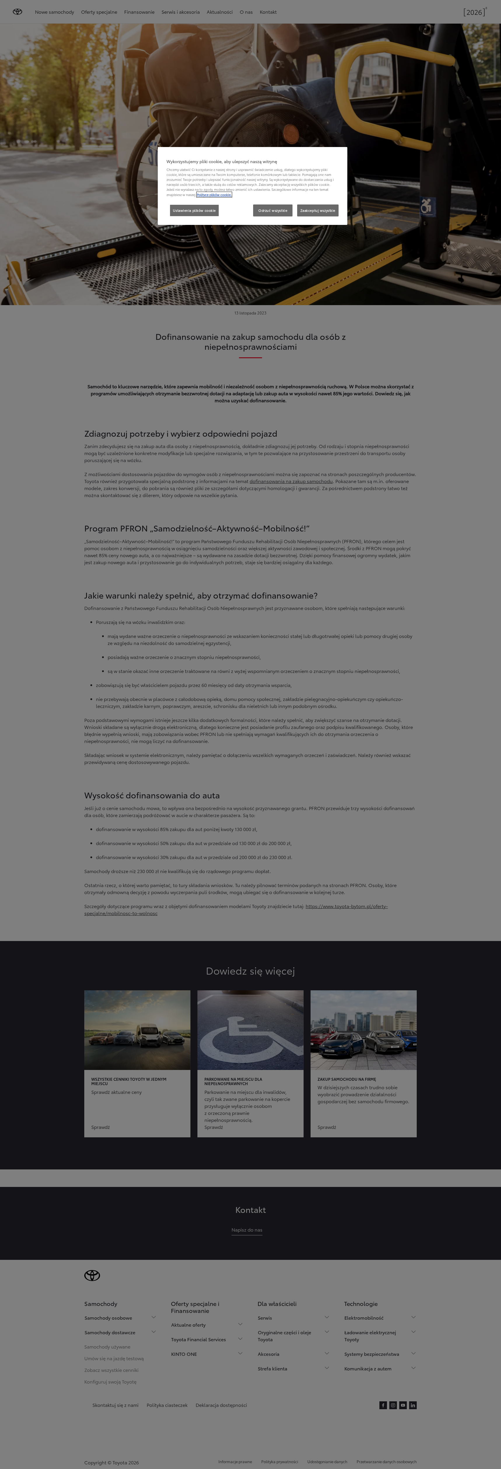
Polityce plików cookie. (214, 194)
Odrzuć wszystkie (272, 210)
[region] (252, 186)
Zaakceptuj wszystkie (317, 210)
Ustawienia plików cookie (194, 210)
